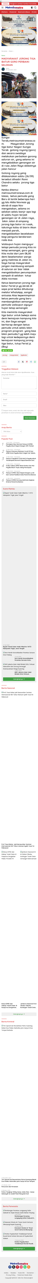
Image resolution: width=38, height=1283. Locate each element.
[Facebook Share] (18, 361)
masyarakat (14, 355)
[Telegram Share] (30, 361)
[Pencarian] (35, 7)
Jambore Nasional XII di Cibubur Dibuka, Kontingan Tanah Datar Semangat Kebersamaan (28, 1005)
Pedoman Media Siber (25, 1275)
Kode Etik (21, 1273)
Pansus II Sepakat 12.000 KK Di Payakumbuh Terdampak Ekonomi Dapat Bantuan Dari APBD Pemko (21, 459)
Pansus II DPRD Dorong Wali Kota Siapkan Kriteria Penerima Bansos (20, 481)
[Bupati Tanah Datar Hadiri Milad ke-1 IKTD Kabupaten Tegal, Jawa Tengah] (19, 567)
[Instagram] (21, 1267)
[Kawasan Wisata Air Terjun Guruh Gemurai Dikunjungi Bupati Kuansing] (19, 1223)
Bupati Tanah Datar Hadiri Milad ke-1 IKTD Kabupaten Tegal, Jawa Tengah (17, 647)
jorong (5, 355)
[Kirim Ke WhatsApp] (34, 361)
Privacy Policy (10, 1275)
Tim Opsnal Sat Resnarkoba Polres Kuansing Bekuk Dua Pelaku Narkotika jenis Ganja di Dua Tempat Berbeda (19, 1180)
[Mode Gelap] (32, 7)
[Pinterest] (17, 1267)
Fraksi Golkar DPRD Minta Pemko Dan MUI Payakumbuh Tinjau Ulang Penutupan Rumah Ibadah (20, 466)
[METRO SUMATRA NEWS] (14, 7)
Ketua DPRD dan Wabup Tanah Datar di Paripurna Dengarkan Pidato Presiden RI (9, 1005)
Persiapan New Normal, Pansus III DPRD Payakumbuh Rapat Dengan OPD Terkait (20, 445)
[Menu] (3, 7)
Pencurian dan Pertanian (10, 1187)
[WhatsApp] (25, 1267)
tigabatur (24, 355)
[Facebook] (10, 1267)
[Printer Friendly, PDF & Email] (7, 350)
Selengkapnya (18, 679)
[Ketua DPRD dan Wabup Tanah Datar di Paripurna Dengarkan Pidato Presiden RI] (10, 926)
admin (7, 68)
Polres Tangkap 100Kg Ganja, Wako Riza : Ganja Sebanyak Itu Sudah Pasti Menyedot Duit (18, 1193)
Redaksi (13, 1273)
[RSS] (28, 1267)
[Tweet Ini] (22, 361)
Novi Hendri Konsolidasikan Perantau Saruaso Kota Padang (24, 659)
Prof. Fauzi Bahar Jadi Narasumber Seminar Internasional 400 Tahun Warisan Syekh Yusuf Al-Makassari (18, 846)
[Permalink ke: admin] (3, 69)
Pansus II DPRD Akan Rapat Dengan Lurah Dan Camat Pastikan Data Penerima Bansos (21, 474)
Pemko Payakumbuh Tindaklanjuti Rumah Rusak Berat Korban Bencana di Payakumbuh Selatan (24, 1243)
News (3, 55)
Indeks (6, 1273)
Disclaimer (30, 1273)
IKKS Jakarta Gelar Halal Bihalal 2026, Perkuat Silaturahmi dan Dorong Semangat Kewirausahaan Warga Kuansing (24, 673)
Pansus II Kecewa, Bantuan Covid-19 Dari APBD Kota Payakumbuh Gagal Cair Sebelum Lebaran (21, 452)
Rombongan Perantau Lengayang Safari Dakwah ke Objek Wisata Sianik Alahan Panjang (25, 1217)
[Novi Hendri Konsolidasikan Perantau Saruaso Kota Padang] (19, 654)
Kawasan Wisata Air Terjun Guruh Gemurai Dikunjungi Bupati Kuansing (24, 1229)
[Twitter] (13, 1267)
